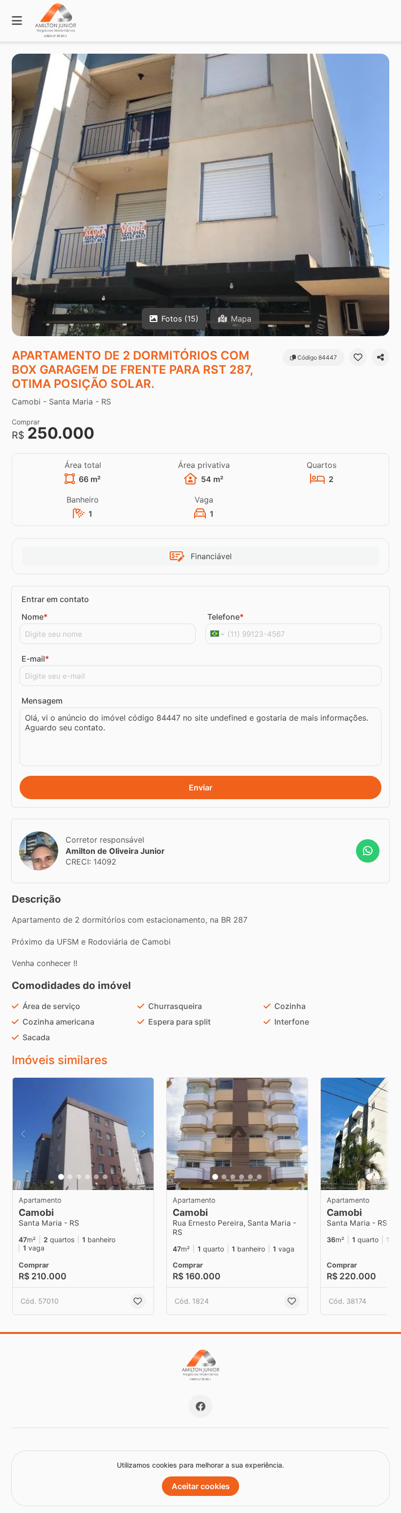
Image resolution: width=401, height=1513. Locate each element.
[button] (200, 195)
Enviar (200, 787)
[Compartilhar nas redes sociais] (380, 357)
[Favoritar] (358, 357)
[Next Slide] (381, 195)
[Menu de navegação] (17, 20)
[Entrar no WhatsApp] (367, 851)
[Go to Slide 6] (105, 1176)
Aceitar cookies (201, 1486)
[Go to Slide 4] (87, 1176)
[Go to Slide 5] (96, 1176)
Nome (34, 617)
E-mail (35, 659)
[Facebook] (200, 1406)
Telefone (225, 617)
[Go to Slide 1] (61, 1177)
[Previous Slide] (20, 195)
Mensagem (42, 701)
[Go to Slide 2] (69, 1176)
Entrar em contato (55, 599)
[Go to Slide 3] (78, 1176)
